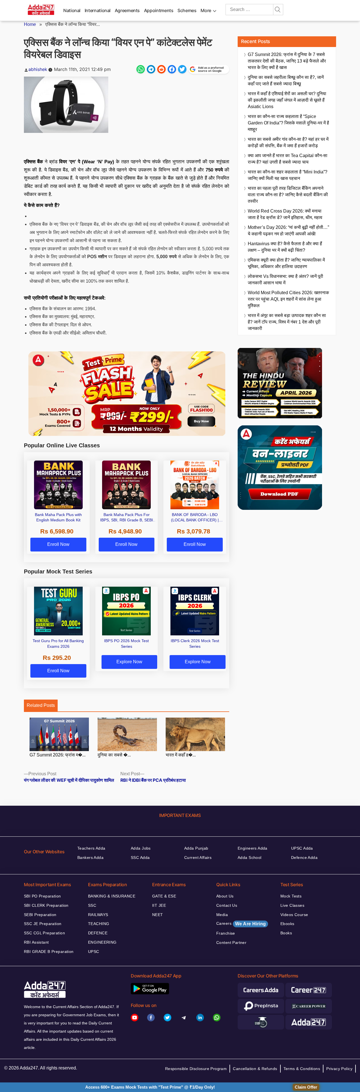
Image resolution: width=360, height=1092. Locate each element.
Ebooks (287, 923)
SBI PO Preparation (42, 896)
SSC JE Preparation (43, 923)
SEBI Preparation (40, 914)
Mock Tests (291, 896)
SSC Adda (140, 857)
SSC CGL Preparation (44, 933)
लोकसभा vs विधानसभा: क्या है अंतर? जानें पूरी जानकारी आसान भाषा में (285, 279)
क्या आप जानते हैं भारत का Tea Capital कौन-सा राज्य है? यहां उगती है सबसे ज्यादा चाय (287, 158)
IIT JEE (159, 905)
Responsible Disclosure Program (196, 1068)
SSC (92, 905)
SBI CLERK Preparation (46, 905)
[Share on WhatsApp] (140, 69)
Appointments (159, 10)
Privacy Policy (339, 1068)
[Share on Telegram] (151, 69)
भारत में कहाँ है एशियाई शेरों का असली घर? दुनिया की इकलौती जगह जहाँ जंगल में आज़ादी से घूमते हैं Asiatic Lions (287, 100)
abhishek (37, 69)
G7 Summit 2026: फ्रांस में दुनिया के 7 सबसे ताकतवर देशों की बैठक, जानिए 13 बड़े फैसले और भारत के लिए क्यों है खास (287, 61)
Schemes (186, 10)
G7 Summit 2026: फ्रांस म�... (58, 754)
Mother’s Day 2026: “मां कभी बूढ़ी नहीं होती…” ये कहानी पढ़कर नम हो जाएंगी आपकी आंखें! (288, 230)
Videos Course (294, 914)
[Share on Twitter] (182, 69)
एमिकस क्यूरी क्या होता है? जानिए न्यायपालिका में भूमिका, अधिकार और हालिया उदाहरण (286, 263)
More (206, 10)
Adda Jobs (141, 848)
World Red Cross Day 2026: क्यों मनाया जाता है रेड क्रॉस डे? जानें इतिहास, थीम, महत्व (285, 214)
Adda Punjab (196, 848)
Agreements (127, 10)
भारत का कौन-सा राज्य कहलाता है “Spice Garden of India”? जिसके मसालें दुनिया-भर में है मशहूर (288, 123)
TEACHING (98, 923)
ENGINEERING (102, 942)
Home (30, 24)
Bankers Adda (90, 857)
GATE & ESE (164, 896)
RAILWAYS (98, 914)
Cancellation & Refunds (255, 1068)
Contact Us (226, 905)
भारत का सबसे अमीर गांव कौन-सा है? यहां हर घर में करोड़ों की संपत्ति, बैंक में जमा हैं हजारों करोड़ (288, 142)
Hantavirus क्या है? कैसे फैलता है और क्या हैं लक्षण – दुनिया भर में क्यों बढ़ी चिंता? (285, 247)
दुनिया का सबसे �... (114, 754)
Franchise (225, 933)
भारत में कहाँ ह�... (181, 754)
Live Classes (292, 905)
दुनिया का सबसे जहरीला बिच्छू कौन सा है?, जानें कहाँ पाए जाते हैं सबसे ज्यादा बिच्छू (286, 80)
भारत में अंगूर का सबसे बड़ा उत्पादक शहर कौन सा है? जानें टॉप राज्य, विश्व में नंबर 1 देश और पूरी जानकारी (287, 322)
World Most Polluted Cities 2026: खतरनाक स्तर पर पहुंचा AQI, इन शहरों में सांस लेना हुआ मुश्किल (288, 299)
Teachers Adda (91, 848)
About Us (224, 896)
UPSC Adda (302, 848)
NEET (157, 914)
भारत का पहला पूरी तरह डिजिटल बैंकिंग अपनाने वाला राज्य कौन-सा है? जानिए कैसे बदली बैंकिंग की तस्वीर (288, 195)
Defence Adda (304, 857)
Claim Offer (306, 1087)
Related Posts (41, 705)
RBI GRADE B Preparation (49, 951)
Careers (241, 923)
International (98, 10)
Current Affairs (198, 857)
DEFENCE (97, 933)
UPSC (93, 951)
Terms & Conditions (302, 1068)
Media (222, 914)
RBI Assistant (36, 942)
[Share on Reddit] (161, 69)
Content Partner (231, 942)
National (71, 10)
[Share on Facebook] (172, 69)
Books (286, 933)
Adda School (250, 857)
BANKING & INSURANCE (111, 896)
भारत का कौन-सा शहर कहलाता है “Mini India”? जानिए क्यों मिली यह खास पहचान (287, 175)
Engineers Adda (252, 848)
